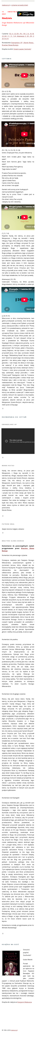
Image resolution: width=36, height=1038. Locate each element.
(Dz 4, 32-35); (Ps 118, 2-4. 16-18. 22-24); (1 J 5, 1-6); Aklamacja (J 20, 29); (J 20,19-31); (18, 36)
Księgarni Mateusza (24, 1002)
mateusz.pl (6, 5)
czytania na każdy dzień (19, 5)
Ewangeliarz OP (16, 43)
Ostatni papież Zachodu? (22, 49)
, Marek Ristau (28, 43)
